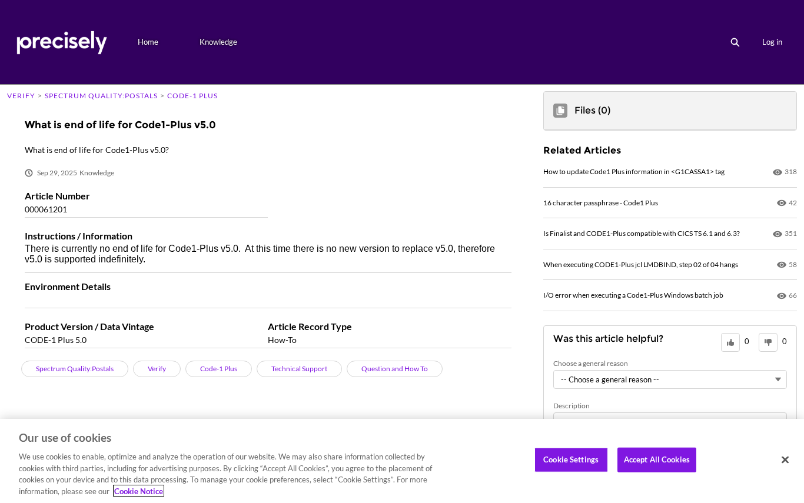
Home (148, 41)
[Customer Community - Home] (61, 42)
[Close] (785, 460)
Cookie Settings (571, 459)
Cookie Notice (138, 490)
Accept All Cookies (657, 459)
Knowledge (218, 41)
